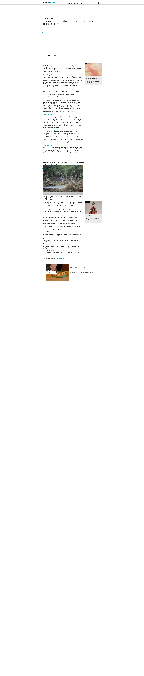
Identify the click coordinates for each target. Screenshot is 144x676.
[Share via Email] (42, 32)
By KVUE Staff (45, 164)
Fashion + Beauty (73, 3)
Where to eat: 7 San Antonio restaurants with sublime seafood (81, 267)
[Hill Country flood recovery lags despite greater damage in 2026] (63, 180)
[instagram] (98, 3)
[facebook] (95, 3)
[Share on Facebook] (42, 28)
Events (78, 3)
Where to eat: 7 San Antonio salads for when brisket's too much (81, 272)
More (81, 3)
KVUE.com (62, 258)
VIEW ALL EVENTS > (98, 83)
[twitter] (96, 3)
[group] (54, 59)
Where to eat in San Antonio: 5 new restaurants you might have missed (83, 277)
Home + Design (67, 3)
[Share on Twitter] (42, 30)
